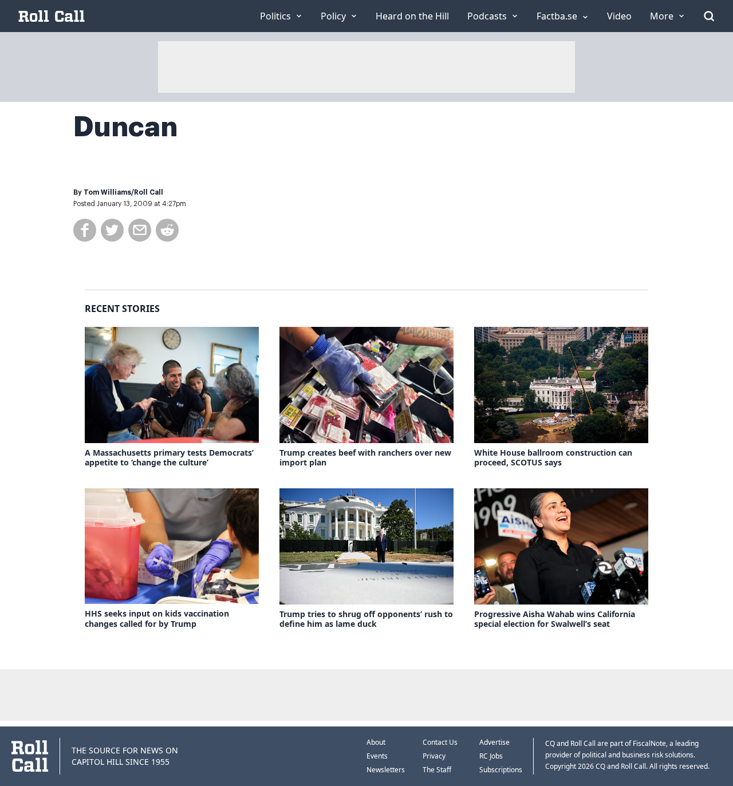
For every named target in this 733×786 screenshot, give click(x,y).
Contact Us (440, 742)
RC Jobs (491, 756)
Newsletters (385, 770)
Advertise (494, 742)
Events (377, 756)
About (375, 742)
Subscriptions (500, 770)
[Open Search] (709, 16)
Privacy (434, 756)
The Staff (437, 770)
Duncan (125, 127)
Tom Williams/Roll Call (123, 192)
